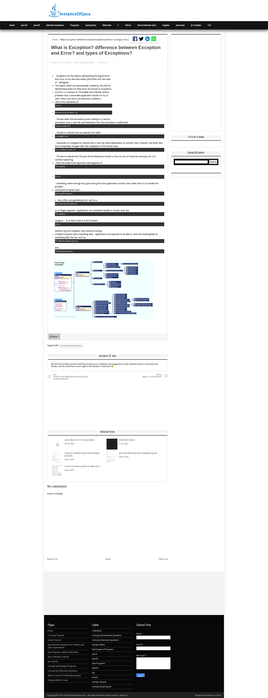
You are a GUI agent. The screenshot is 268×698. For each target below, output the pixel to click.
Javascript (180, 25)
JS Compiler (196, 25)
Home (12, 25)
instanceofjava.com (77, 695)
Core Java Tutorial (56, 635)
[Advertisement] (172, 10)
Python (128, 25)
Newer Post (52, 559)
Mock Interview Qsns (147, 25)
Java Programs (98, 663)
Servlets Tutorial (99, 682)
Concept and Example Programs (62, 666)
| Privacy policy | (111, 695)
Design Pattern (98, 645)
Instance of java (214, 695)
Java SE (24, 25)
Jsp (93, 672)
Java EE (37, 25)
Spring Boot (90, 25)
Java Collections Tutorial (58, 657)
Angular (166, 25)
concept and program (102, 686)
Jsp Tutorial (53, 661)
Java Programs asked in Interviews (63, 652)
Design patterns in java (58, 680)
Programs (74, 25)
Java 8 (94, 654)
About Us (123, 695)
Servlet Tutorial (54, 640)
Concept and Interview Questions (62, 671)
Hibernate (107, 25)
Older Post (163, 559)
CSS (209, 25)
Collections (97, 631)
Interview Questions (55, 25)
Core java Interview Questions (71, 345)
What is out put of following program (64, 675)
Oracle (95, 677)
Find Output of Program (102, 649)
